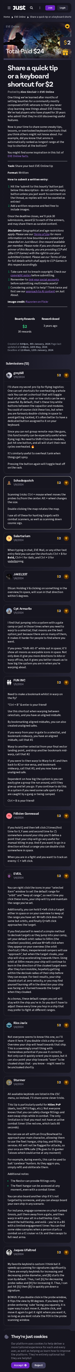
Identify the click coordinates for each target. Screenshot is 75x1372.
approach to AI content (40, 291)
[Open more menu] (40, 8)
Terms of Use (42, 234)
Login (63, 7)
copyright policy (21, 275)
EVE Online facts (18, 156)
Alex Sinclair (29, 92)
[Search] (31, 7)
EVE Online (20, 17)
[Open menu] (9, 7)
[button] (37, 421)
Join (50, 7)
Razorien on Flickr (37, 302)
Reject (39, 1365)
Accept (18, 1365)
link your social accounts (44, 280)
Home (7, 17)
